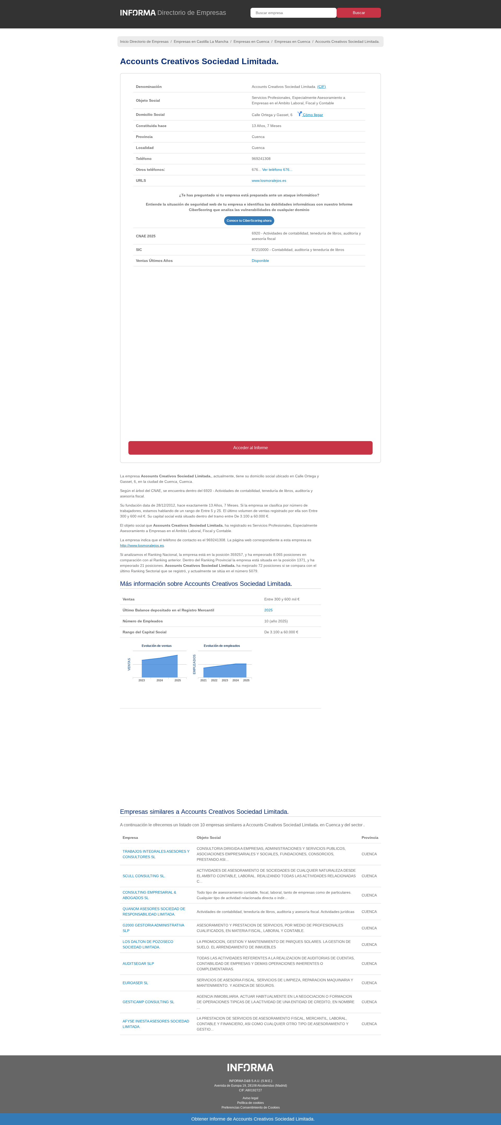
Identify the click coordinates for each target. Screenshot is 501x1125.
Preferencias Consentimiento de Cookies (251, 1107)
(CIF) (321, 87)
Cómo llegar (312, 115)
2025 (268, 610)
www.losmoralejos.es (269, 180)
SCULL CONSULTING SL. (144, 876)
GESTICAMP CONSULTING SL (148, 1002)
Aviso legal (250, 1098)
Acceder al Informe (250, 448)
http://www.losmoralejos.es (142, 545)
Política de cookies (250, 1103)
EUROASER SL (135, 983)
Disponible (260, 260)
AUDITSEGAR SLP (138, 963)
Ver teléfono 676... (277, 169)
